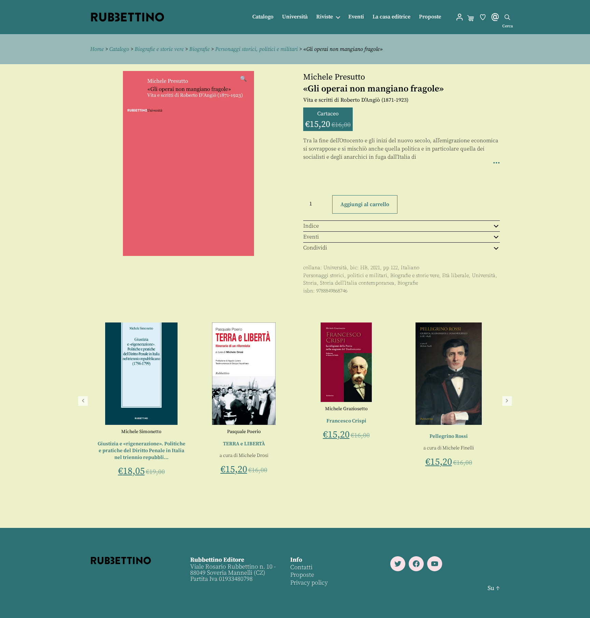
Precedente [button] (83, 401)
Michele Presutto (334, 77)
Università (295, 17)
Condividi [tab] (315, 247)
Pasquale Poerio (418, 432)
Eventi (356, 17)
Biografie (199, 49)
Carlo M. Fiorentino (129, 432)
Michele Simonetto (316, 432)
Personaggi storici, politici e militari (256, 49)
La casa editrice (391, 17)
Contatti (301, 567)
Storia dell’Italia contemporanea (357, 283)
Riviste (324, 17)
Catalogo (262, 17)
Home (97, 49)
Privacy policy (309, 583)
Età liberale (455, 275)
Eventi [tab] (311, 236)
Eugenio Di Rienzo (213, 432)
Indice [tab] (311, 225)
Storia (310, 283)
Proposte (430, 17)
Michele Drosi (428, 455)
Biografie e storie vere (159, 49)
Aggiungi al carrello (364, 204)
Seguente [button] (507, 401)
